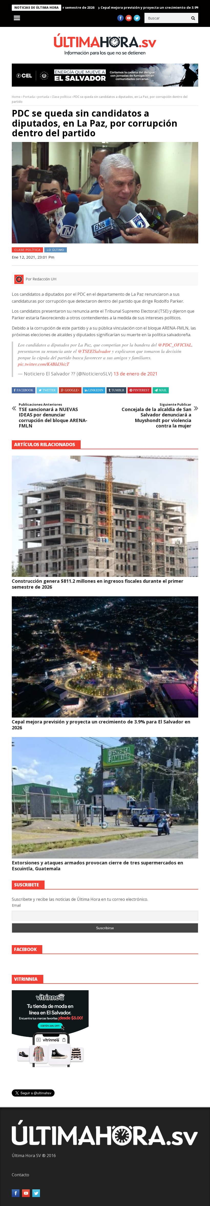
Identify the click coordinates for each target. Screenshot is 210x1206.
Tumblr (117, 390)
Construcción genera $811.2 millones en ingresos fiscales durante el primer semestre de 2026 (97, 584)
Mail (163, 390)
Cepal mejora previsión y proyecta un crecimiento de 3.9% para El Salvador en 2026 (136, 7)
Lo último (55, 249)
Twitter (49, 390)
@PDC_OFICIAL (175, 345)
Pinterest (141, 390)
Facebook (25, 390)
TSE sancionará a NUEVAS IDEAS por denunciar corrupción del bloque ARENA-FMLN (53, 416)
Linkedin (95, 390)
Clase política (61, 97)
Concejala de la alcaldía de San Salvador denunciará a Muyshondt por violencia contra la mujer (156, 416)
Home (16, 97)
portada (43, 97)
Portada (29, 97)
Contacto (20, 1175)
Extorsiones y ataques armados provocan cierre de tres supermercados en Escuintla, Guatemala (97, 866)
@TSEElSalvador (94, 351)
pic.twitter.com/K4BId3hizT (43, 364)
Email (16, 905)
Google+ (72, 390)
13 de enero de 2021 (135, 374)
